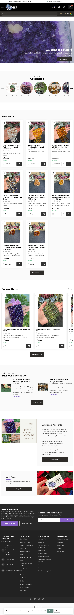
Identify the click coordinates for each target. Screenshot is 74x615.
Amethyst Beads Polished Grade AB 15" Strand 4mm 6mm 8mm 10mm (16, 330)
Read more (16, 396)
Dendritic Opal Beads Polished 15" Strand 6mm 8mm (12, 197)
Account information (63, 539)
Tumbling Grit (24, 569)
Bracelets (23, 575)
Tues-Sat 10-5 (9, 565)
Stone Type (23, 539)
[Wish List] (64, 7)
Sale (21, 554)
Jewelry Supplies (25, 551)
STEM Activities (24, 587)
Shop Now (19, 489)
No (57, 611)
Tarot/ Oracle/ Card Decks (26, 565)
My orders (60, 542)
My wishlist (60, 545)
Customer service (9, 523)
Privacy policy (42, 553)
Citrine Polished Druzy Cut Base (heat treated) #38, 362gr (36, 247)
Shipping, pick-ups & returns (44, 561)
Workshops (23, 590)
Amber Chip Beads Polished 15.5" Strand (36, 146)
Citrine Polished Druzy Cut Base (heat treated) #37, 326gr (12, 247)
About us (41, 542)
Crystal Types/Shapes (26, 545)
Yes (50, 611)
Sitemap (40, 568)
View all (36, 402)
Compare (8, 163)
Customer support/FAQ (45, 565)
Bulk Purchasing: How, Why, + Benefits (59, 380)
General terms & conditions (43, 546)
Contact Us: (42, 539)
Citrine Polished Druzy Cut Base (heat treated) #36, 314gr (61, 197)
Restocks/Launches (26, 557)
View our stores (27, 523)
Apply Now (54, 459)
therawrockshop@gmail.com (14, 570)
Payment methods (43, 556)
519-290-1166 (9, 559)
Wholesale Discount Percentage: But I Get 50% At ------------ (22, 381)
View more (35, 273)
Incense (22, 572)
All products (60, 551)
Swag (22, 560)
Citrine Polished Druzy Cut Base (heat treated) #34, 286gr (36, 197)
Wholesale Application (45, 571)
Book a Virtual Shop (26, 584)
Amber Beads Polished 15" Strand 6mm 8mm (60, 146)
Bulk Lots (23, 548)
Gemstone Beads (25, 542)
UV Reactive (24, 578)
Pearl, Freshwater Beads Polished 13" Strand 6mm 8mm (12, 147)
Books (22, 581)
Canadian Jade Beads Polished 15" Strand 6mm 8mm (48, 330)
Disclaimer (41, 550)
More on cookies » (66, 611)
